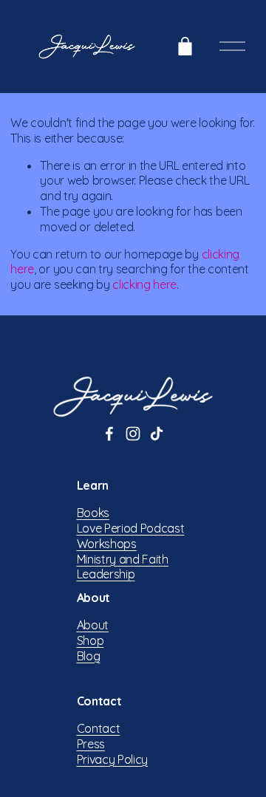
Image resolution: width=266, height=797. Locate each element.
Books (93, 512)
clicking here (144, 284)
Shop (90, 640)
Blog (88, 656)
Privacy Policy (113, 759)
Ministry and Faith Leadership (122, 567)
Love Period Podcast (131, 528)
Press (91, 743)
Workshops (107, 543)
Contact (98, 728)
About (93, 625)
